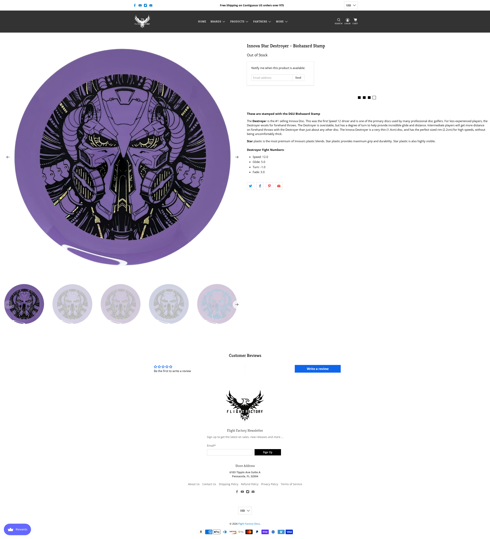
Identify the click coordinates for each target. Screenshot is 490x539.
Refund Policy (249, 484)
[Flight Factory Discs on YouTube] (140, 5)
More (280, 21)
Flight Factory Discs (249, 523)
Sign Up (267, 452)
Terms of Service (291, 484)
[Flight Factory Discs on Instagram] (145, 5)
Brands (216, 21)
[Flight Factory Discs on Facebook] (134, 5)
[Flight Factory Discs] (142, 21)
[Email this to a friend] (279, 186)
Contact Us (209, 484)
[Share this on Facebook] (260, 186)
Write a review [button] (318, 369)
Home (202, 21)
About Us (194, 484)
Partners (260, 21)
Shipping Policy (228, 484)
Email (211, 445)
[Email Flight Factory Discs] (151, 5)
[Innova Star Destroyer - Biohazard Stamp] (122, 157)
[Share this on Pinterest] (269, 186)
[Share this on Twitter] (250, 186)
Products (237, 21)
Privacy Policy (269, 484)
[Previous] (8, 157)
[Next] (237, 157)
